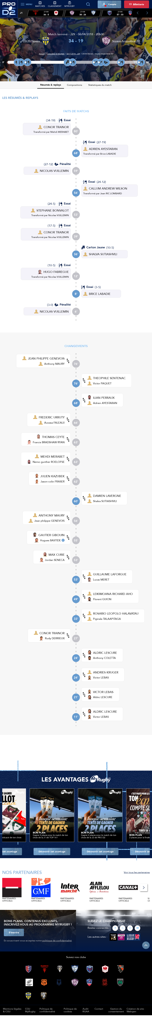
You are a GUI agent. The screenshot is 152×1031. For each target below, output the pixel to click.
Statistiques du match (100, 85)
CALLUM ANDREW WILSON (108, 188)
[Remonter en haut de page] (146, 945)
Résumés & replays (50, 85)
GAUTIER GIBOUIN (51, 535)
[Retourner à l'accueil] (9, 10)
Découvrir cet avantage (52, 851)
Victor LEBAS (101, 677)
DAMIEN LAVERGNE (107, 495)
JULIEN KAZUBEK (52, 476)
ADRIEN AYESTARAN (103, 149)
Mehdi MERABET (59, 132)
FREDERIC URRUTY (52, 417)
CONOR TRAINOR (56, 127)
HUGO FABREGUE (56, 271)
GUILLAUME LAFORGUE (109, 574)
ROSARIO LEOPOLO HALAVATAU (115, 613)
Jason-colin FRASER (53, 481)
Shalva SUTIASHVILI (105, 501)
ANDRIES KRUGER (105, 672)
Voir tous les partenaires (137, 872)
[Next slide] (147, 13)
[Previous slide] (137, 13)
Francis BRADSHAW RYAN (49, 442)
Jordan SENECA (55, 559)
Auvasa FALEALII (54, 422)
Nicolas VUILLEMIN (58, 215)
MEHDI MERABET (53, 456)
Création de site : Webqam (136, 1010)
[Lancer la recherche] (88, 4)
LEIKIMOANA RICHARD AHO (113, 594)
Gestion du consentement (116, 1010)
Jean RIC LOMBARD (111, 193)
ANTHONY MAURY (52, 515)
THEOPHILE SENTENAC (109, 378)
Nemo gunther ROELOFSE (49, 461)
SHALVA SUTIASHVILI (103, 254)
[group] (45, 13)
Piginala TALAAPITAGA (107, 618)
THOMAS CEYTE (53, 437)
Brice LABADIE (108, 153)
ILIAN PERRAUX (104, 397)
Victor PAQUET (102, 383)
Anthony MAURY (54, 363)
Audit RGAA (86, 1010)
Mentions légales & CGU (12, 1010)
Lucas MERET (101, 579)
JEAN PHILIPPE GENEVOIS (46, 358)
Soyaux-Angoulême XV (126, 41)
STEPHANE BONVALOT (53, 210)
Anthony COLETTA (104, 657)
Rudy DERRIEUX (55, 638)
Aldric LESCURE (102, 697)
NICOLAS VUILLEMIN (54, 170)
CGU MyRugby (30, 1010)
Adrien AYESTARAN (105, 403)
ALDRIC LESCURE (105, 652)
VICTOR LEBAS (103, 692)
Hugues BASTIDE (50, 540)
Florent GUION (102, 599)
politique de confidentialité (57, 940)
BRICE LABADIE (99, 293)
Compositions (74, 85)
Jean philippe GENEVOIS (49, 520)
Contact (99, 1008)
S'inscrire (14, 932)
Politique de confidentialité (47, 1010)
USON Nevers (31, 41)
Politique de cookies (70, 1010)
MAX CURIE (57, 554)
